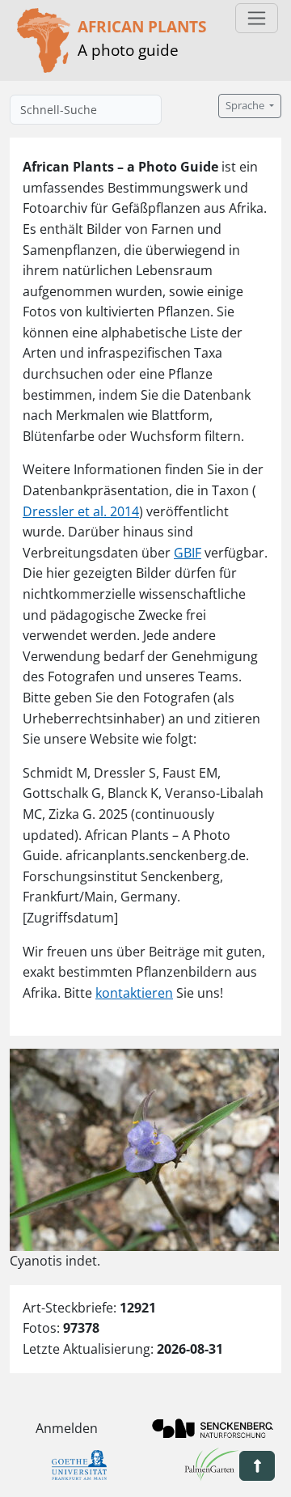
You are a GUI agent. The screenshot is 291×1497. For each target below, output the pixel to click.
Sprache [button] (246, 105)
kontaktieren (134, 993)
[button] (257, 1466)
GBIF (187, 553)
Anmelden (67, 1428)
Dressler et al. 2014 (81, 511)
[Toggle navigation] (256, 18)
